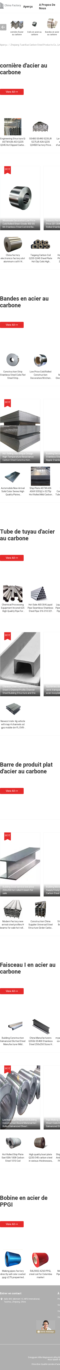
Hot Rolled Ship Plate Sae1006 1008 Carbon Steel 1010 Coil (13, 1157)
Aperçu (3, 45)
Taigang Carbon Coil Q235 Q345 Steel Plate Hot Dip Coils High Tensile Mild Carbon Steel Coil (40, 261)
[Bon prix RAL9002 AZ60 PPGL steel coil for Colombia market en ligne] (40, 1259)
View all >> (12, 91)
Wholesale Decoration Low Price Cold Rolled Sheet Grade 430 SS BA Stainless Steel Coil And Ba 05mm (19, 224)
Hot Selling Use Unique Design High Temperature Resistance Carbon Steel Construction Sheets (18, 457)
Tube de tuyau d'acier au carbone (27, 535)
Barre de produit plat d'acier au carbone (26, 768)
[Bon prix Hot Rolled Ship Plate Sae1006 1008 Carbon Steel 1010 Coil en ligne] (12, 1142)
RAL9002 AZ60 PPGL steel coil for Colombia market (40, 1274)
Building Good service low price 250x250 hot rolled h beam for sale (18, 890)
